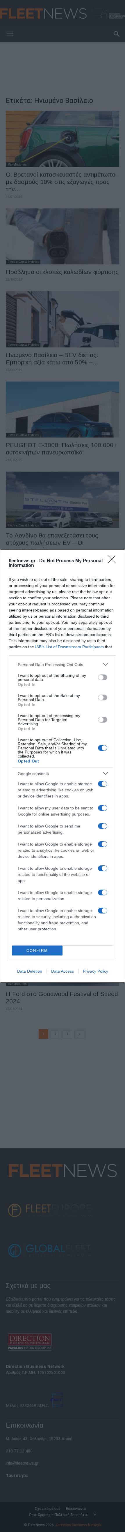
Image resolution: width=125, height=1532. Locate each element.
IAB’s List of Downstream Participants (69, 646)
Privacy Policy (95, 971)
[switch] (102, 677)
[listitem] (62, 664)
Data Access (62, 971)
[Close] (113, 561)
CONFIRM (37, 950)
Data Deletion (29, 971)
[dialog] (62, 766)
